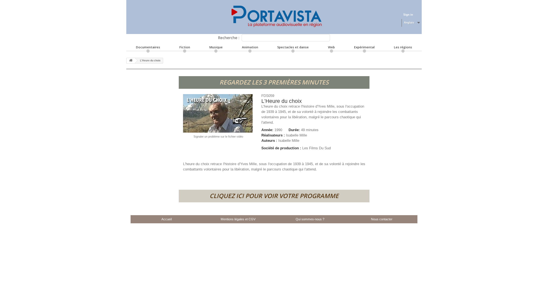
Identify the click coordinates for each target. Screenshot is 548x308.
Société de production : (281, 148)
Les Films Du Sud (316, 148)
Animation (250, 47)
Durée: (295, 130)
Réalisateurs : (273, 135)
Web (331, 47)
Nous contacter (381, 219)
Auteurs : (269, 141)
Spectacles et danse (293, 47)
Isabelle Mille (296, 135)
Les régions (403, 47)
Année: (267, 130)
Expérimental (364, 47)
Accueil (166, 219)
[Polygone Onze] (274, 17)
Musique (216, 47)
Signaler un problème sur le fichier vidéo (218, 136)
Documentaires (148, 47)
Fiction (184, 47)
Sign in (408, 14)
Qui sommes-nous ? (310, 219)
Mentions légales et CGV (238, 219)
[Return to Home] (131, 60)
